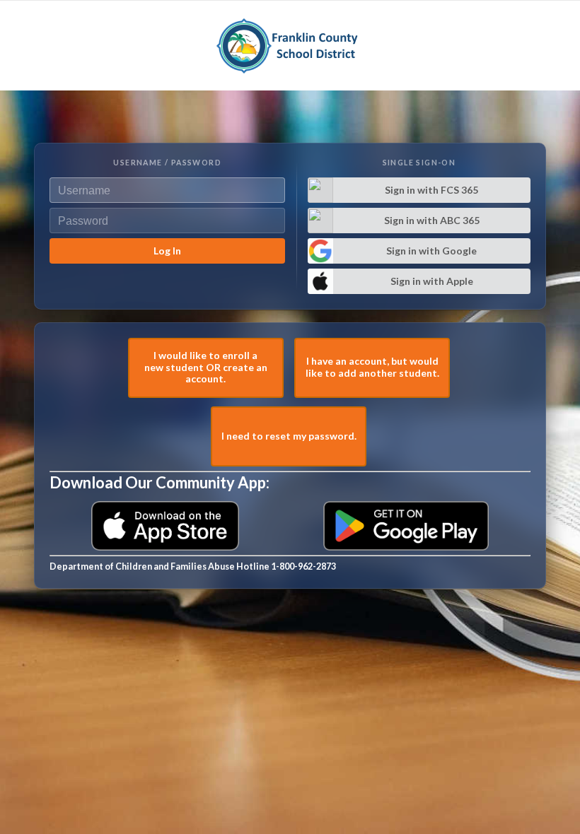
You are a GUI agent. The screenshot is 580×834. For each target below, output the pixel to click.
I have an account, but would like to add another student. (372, 367)
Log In (167, 251)
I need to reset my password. (288, 436)
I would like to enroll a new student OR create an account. (205, 367)
